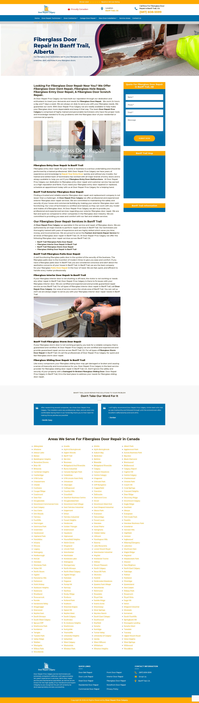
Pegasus (67, 581)
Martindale (68, 555)
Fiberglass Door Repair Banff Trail (64, 22)
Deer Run (37, 498)
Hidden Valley (99, 533)
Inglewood (128, 539)
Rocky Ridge (69, 594)
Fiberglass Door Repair (116, 681)
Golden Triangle (70, 527)
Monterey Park (40, 565)
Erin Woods (38, 514)
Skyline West (69, 613)
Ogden (36, 575)
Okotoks (97, 575)
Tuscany (127, 633)
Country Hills (69, 491)
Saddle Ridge (99, 600)
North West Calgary (72, 572)
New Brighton (130, 565)
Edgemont (68, 510)
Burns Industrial (70, 469)
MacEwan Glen (130, 549)
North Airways (70, 568)
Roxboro (67, 597)
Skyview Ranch (100, 613)
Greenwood (69, 530)
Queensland (129, 584)
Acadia (67, 446)
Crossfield (68, 494)
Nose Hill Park (100, 572)
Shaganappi (39, 607)
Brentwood (128, 462)
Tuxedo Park (39, 636)
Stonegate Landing (132, 623)
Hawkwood (38, 533)
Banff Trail (68, 456)
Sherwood (38, 610)
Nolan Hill (38, 568)
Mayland (127, 555)
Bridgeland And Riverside (74, 466)
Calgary (97, 469)
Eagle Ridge (129, 504)
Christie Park (129, 482)
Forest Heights (70, 520)
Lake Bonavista (100, 546)
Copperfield (99, 488)
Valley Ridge (39, 639)
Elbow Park (99, 510)
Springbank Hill (130, 620)
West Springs (129, 642)
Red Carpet (129, 588)
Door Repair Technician (51, 18)
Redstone (38, 591)
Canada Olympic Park (73, 472)
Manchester (69, 552)
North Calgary (100, 568)
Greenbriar (128, 527)
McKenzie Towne (101, 559)
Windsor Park (69, 649)
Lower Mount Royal (102, 549)
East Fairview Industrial (73, 507)
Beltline (97, 459)
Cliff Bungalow (100, 485)
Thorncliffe (68, 633)
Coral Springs (129, 488)
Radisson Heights (41, 588)
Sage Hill (127, 600)
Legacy (37, 549)
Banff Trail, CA (112, 11)
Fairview (37, 517)
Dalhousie (98, 494)
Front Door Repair (114, 672)
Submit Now (144, 138)
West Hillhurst (100, 642)
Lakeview (128, 546)
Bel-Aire (67, 459)
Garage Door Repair (88, 18)
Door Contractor (70, 18)
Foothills (37, 520)
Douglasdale (39, 501)
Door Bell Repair (85, 672)
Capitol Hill (128, 472)
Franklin (127, 520)
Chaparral (98, 478)
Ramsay (67, 588)
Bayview (127, 456)
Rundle (37, 600)
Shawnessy (98, 607)
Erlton (66, 514)
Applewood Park (131, 449)
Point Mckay (39, 584)
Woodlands (38, 652)
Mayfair (97, 555)
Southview (68, 620)
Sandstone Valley (41, 604)
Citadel (37, 485)
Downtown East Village (73, 504)
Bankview (98, 456)
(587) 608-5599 (150, 12)
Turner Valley (99, 633)
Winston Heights (101, 649)
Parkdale (67, 578)
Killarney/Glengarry (132, 543)
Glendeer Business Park (134, 523)
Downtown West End (103, 504)
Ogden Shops (69, 575)
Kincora (37, 546)
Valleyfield (68, 639)
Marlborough (39, 555)
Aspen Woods (70, 453)
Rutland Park (69, 600)
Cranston (98, 491)
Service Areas (124, 18)
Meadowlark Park (131, 559)
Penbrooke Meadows (103, 581)
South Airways (40, 617)
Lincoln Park (69, 549)
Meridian (37, 562)
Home (37, 18)
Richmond (98, 591)
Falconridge (99, 517)
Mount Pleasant (100, 565)
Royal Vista (128, 597)
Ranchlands (99, 588)
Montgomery (69, 565)
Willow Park (39, 649)
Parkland (128, 578)
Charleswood (129, 478)
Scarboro (67, 604)
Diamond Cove (100, 498)
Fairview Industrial (71, 517)
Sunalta (97, 626)
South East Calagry (102, 617)
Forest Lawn (99, 520)
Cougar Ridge (39, 491)
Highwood (68, 536)
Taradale (127, 629)
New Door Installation (107, 18)
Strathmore (68, 626)
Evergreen (128, 514)
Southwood (99, 620)
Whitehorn (98, 645)
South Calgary (70, 617)
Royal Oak (98, 597)
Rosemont (128, 594)
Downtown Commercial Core (46, 504)
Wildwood (128, 645)
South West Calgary (42, 620)
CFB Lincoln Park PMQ (73, 478)
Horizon (127, 536)
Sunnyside (68, 629)
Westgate (38, 645)
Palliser (127, 575)
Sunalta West (129, 626)
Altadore (37, 449)
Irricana (37, 543)
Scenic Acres (99, 604)
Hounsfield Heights (72, 539)
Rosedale (98, 594)
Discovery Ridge (131, 498)
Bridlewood (129, 466)
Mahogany (38, 552)
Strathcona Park (40, 626)
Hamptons (98, 530)
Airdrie (96, 446)
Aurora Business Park (133, 453)
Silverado (128, 610)
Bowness (68, 462)
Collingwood (69, 488)
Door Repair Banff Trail (46, 22)
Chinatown (68, 482)
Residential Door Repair (89, 685)
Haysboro (68, 533)
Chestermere (39, 482)
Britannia (37, 469)
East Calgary (39, 507)
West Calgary (69, 642)
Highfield (128, 533)
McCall (36, 559)
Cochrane (38, 488)
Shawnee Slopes (71, 607)
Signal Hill (68, 610)
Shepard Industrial (131, 607)
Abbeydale (38, 446)
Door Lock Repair (86, 677)
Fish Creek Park (130, 517)
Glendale (97, 523)
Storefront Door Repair (116, 685)
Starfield (97, 623)
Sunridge (97, 629)
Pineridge (128, 581)
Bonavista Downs (41, 462)
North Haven (39, 572)
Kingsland (68, 546)
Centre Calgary (130, 475)
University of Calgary (102, 636)
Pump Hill (68, 584)
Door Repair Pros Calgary (116, 700)
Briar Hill (37, 466)
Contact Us (136, 18)
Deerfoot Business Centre (75, 498)
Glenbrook (68, 523)
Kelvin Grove (69, 543)
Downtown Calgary (132, 501)
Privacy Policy (112, 689)
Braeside (97, 462)
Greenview (38, 530)
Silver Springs (99, 610)
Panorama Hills (40, 578)
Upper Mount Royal (132, 636)
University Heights (71, 636)
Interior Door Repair (115, 677)
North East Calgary (132, 568)
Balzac (36, 456)
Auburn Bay (99, 453)
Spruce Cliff (38, 623)
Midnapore (68, 562)
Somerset (128, 613)
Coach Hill (128, 485)
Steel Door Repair (86, 681)
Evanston (98, 514)
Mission (127, 562)
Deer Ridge (128, 494)
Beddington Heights (42, 459)
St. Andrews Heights (72, 623)
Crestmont (38, 494)
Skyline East (39, 613)
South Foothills (130, 617)
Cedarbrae (68, 475)
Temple (37, 633)
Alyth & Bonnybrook (72, 449)
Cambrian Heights (41, 472)
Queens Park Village (102, 584)
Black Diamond (130, 459)
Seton (126, 604)
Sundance (38, 629)
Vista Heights (129, 639)
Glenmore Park (40, 527)
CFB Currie (38, 478)
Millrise (97, 562)
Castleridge (38, 475)
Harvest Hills (129, 530)
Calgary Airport (130, 469)
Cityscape (68, 485)
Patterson (38, 581)
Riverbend (38, 594)
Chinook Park (99, 482)
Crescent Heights (131, 491)
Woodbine (128, 649)
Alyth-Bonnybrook (101, 449)
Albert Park (128, 446)
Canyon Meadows (101, 472)
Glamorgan (38, 523)
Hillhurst (97, 536)
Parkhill (97, 578)
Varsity (97, 639)
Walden (37, 642)
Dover (96, 501)
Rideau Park (129, 591)
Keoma (97, 543)
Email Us (142, 677)
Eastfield (127, 507)
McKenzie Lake (70, 559)
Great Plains (99, 527)
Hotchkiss (38, 539)
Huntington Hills (100, 539)
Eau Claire (38, 510)
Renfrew (67, 591)
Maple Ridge (129, 552)
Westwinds (68, 645)
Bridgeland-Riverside (103, 466)
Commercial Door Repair (89, 689)
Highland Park (40, 536)
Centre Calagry (100, 475)
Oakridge (128, 572)
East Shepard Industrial (103, 507)
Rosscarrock (39, 597)
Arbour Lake (39, 453)
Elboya (127, 510)
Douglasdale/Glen (71, 501)
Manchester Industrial (103, 552)
